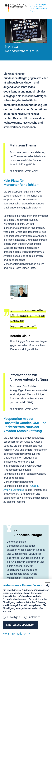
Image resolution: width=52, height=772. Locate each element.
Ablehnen (34, 617)
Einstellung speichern (20, 625)
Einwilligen (13, 617)
